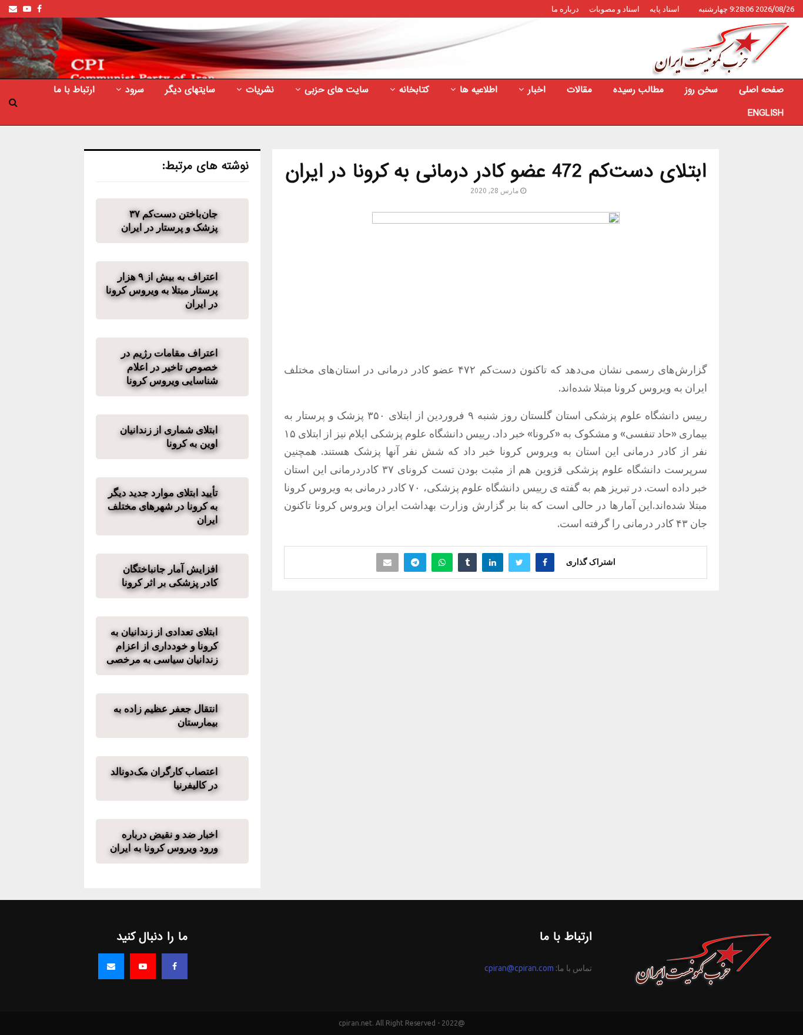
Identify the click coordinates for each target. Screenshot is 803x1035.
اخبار (537, 90)
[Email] (111, 966)
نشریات (260, 90)
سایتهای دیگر (190, 90)
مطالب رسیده (638, 90)
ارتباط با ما (74, 90)
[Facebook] (175, 966)
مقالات (579, 90)
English (766, 113)
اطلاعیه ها (478, 90)
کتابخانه (414, 90)
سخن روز (701, 90)
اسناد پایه (665, 9)
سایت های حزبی (337, 90)
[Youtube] (143, 966)
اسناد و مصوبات (614, 9)
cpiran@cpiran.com (519, 968)
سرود (134, 90)
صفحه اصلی (761, 90)
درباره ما (565, 9)
